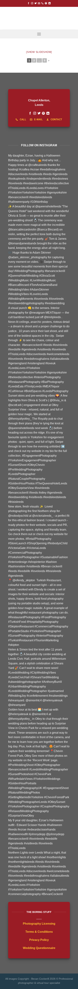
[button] (39, 34)
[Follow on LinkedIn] (49, 3)
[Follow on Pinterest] (46, 3)
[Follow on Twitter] (35, 3)
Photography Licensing (39, 923)
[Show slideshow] (39, 52)
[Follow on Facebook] (28, 3)
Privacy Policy (39, 939)
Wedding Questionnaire (39, 948)
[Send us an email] (39, 3)
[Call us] (42, 3)
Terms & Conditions (39, 931)
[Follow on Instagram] (32, 3)
